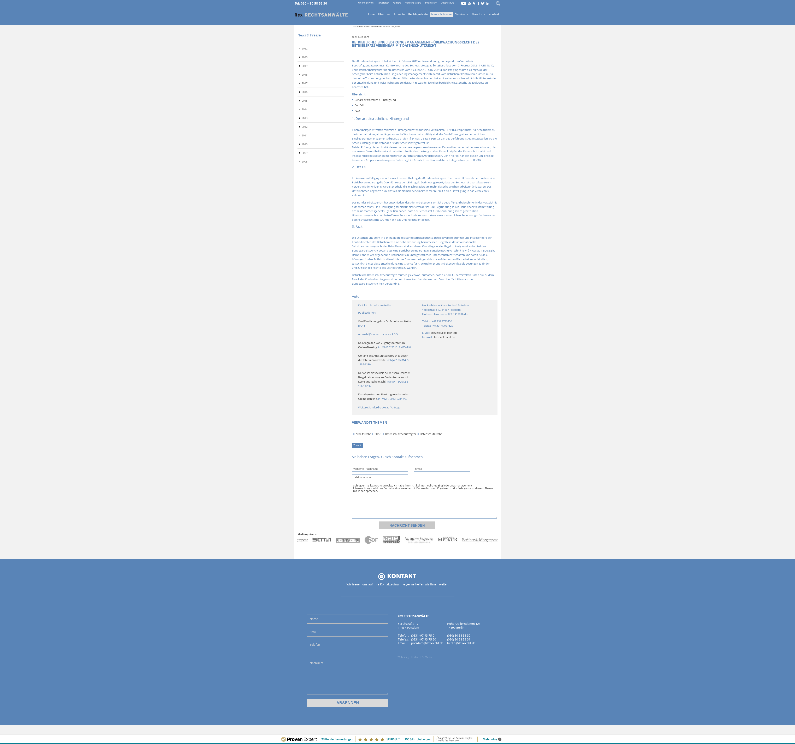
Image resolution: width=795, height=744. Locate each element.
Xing (474, 3)
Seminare (461, 14)
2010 (304, 144)
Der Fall (359, 105)
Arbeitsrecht (363, 434)
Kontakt (494, 14)
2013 (304, 118)
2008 (304, 161)
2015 (304, 100)
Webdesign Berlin (408, 657)
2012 (304, 127)
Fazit (357, 110)
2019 (304, 66)
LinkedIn (487, 3)
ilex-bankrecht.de (444, 337)
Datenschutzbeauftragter (400, 434)
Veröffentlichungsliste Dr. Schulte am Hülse (384, 321)
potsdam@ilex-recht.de (427, 643)
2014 (304, 109)
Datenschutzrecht (431, 434)
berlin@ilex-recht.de (461, 643)
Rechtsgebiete (418, 14)
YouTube (463, 3)
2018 (304, 74)
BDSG (378, 434)
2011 (304, 135)
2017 (304, 83)
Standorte (478, 14)
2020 (304, 57)
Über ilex (384, 14)
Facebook (478, 3)
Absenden (347, 703)
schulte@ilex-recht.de (444, 333)
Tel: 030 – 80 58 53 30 (311, 3)
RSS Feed (469, 3)
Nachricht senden (407, 525)
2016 (304, 92)
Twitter (483, 3)
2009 (304, 153)
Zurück (357, 445)
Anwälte (399, 14)
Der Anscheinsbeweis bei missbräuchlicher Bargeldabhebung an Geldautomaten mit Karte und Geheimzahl (384, 377)
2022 (304, 48)
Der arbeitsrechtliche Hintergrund (375, 100)
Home (321, 14)
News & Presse (441, 14)
